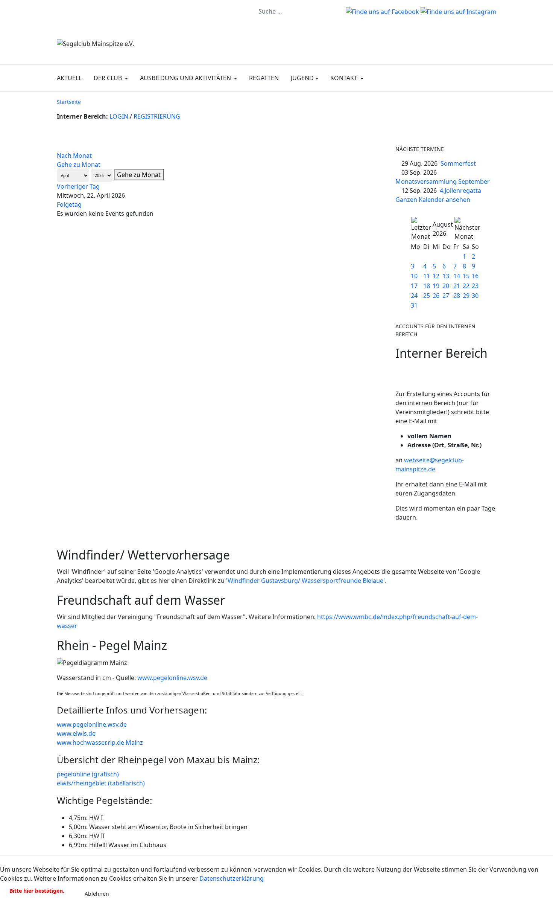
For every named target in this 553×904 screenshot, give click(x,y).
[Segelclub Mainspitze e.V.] (95, 43)
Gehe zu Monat (78, 164)
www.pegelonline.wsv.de (172, 678)
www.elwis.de (76, 733)
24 (414, 295)
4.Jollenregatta (460, 190)
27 (445, 295)
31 (414, 305)
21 (456, 286)
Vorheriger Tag (78, 186)
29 (466, 295)
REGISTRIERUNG (157, 116)
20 (445, 286)
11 (426, 276)
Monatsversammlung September (442, 181)
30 (475, 295)
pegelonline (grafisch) (88, 774)
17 (414, 286)
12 (436, 276)
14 (456, 276)
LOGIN (118, 116)
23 (475, 286)
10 (414, 276)
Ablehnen (97, 893)
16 (475, 276)
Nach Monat (74, 155)
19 (436, 286)
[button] (111, 78)
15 (466, 276)
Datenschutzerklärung (231, 878)
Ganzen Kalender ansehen (432, 199)
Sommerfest (458, 163)
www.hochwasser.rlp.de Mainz (100, 742)
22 (466, 286)
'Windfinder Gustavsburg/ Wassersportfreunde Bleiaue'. (306, 580)
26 (436, 295)
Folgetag (69, 204)
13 (445, 276)
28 (456, 295)
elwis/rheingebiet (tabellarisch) (101, 783)
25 (426, 295)
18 (426, 286)
